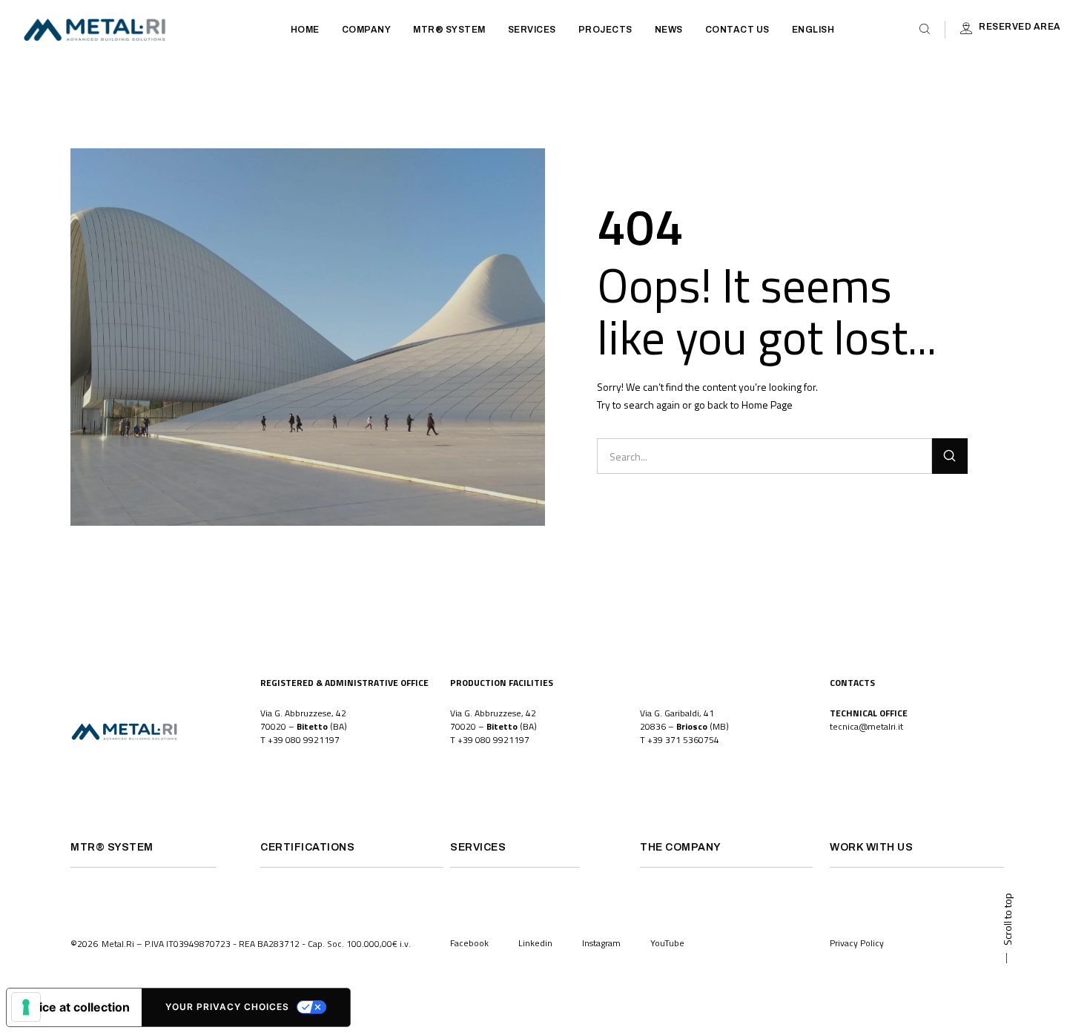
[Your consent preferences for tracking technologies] (26, 1007)
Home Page (767, 404)
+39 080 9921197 (304, 740)
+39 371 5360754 (683, 740)
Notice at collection (74, 1007)
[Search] (950, 456)
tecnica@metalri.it (866, 726)
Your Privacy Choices (227, 1006)
